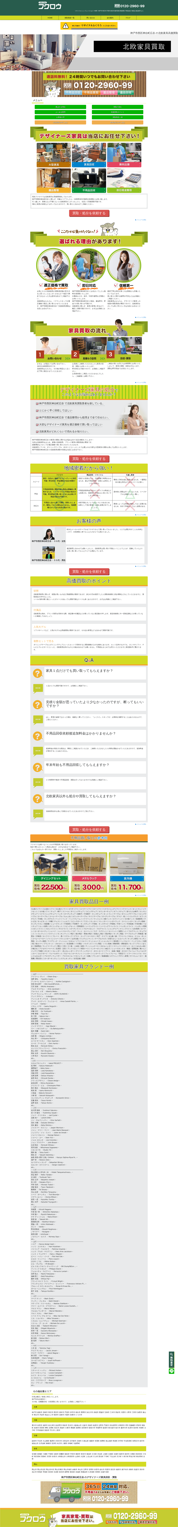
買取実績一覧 (69, 18)
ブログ (127, 18)
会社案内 (110, 18)
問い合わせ (91, 18)
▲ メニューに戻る (140, 220)
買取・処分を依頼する (89, 213)
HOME (50, 18)
